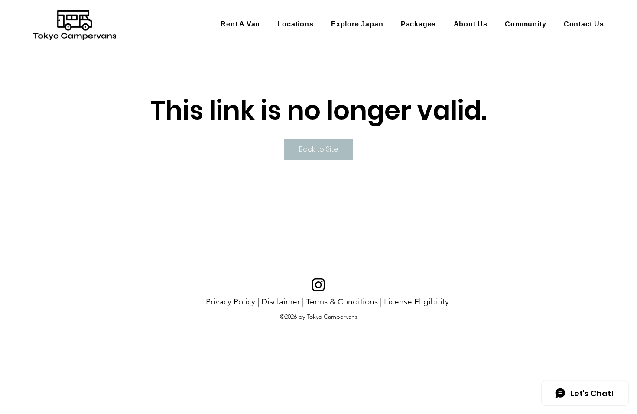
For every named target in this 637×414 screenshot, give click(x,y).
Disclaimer (280, 302)
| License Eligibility (414, 302)
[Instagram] (318, 284)
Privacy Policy (230, 302)
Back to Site (318, 149)
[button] (295, 24)
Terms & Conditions (343, 302)
